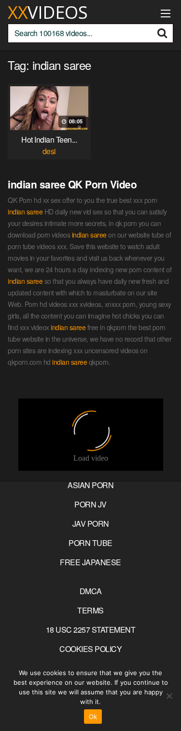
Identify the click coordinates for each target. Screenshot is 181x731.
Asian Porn (90, 485)
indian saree (25, 211)
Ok (93, 716)
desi (49, 151)
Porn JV (90, 504)
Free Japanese (90, 562)
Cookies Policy (90, 648)
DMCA (91, 591)
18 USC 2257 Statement (91, 629)
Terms (90, 610)
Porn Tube (90, 542)
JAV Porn (90, 523)
